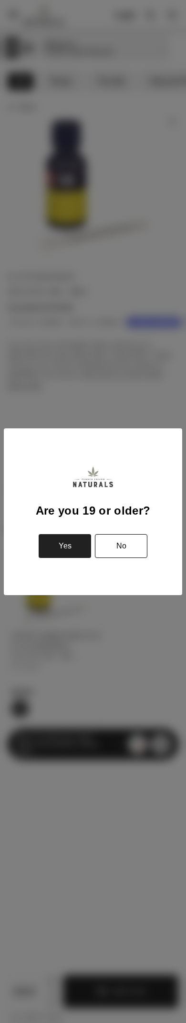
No (121, 546)
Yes (65, 546)
